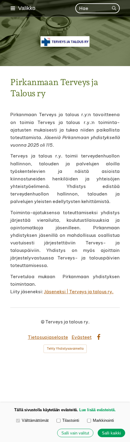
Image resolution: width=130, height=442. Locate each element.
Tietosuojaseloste (48, 337)
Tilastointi (70, 420)
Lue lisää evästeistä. (97, 410)
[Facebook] (99, 337)
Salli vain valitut (75, 433)
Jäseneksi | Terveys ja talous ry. (78, 291)
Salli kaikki (111, 433)
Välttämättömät (35, 420)
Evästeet (82, 337)
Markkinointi (103, 420)
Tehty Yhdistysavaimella (65, 349)
